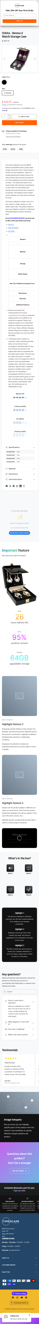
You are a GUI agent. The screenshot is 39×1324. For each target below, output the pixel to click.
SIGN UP (19, 21)
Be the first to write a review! (19, 533)
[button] (20, 447)
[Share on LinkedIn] (20, 486)
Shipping (5, 104)
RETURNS (11, 231)
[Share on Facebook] (7, 486)
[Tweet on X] (10, 486)
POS (18, 1309)
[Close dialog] (37, 2)
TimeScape (13, 1309)
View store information (13, 136)
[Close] (30, 1315)
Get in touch (18, 1171)
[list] (19, 638)
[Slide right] (34, 58)
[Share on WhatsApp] (17, 486)
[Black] (4, 82)
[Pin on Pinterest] (13, 486)
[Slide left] (4, 58)
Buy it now (19, 122)
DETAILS (11, 224)
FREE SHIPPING (13, 228)
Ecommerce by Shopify (28, 1309)
